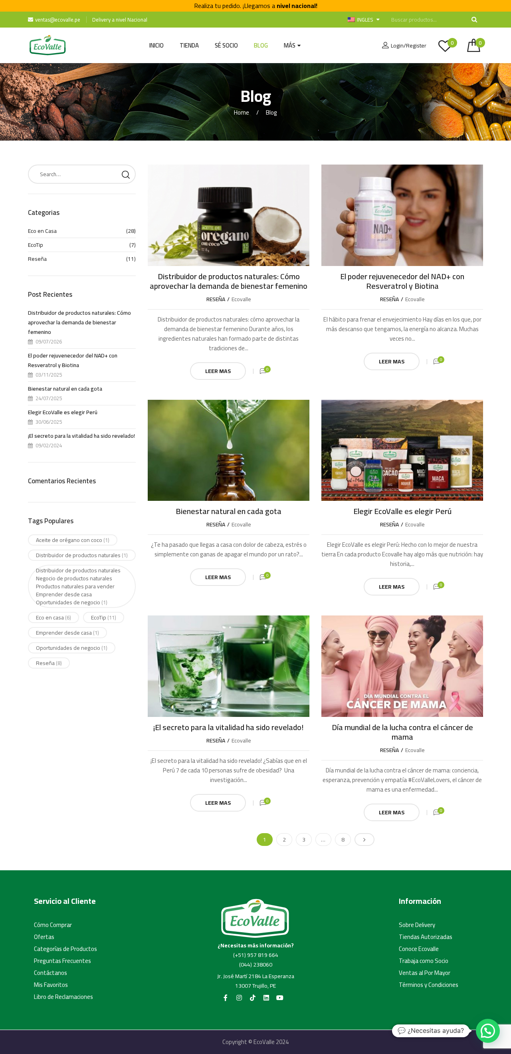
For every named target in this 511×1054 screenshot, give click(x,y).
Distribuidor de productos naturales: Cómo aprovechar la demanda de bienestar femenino (228, 281)
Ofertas (44, 937)
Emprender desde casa (67, 632)
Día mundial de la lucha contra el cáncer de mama (402, 732)
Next (364, 839)
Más (289, 45)
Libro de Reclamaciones (63, 997)
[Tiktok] (253, 997)
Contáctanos (50, 973)
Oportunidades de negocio (71, 648)
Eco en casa (53, 617)
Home (241, 112)
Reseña (215, 299)
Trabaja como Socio (423, 961)
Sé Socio (226, 45)
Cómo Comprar (53, 925)
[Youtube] (280, 997)
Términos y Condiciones (428, 985)
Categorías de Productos (65, 949)
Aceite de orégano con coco (72, 540)
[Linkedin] (266, 997)
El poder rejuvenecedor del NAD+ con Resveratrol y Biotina (402, 281)
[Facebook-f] (225, 997)
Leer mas (218, 371)
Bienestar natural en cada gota (228, 511)
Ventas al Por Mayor (424, 973)
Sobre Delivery (417, 925)
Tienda (189, 45)
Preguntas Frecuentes (62, 961)
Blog (261, 45)
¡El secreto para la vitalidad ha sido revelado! (228, 727)
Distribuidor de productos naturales (82, 555)
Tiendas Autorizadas (425, 937)
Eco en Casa (42, 231)
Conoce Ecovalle (419, 949)
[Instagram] (239, 997)
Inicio (156, 45)
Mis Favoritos (51, 985)
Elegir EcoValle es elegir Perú (402, 511)
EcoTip (35, 245)
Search (126, 174)
